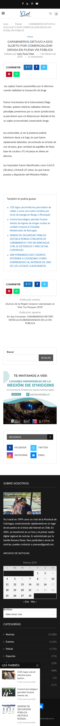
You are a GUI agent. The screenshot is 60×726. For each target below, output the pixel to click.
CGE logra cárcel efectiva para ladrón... (26, 675)
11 (7, 585)
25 (7, 596)
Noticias (31, 634)
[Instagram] (32, 3)
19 (15, 590)
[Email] (37, 3)
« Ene (26, 602)
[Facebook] (22, 3)
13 (22, 585)
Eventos (31, 642)
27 (22, 596)
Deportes (31, 656)
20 (22, 590)
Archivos (7, 610)
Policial (18, 24)
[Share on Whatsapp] (17, 74)
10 (53, 579)
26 (15, 596)
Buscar (10, 352)
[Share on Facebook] (36, 67)
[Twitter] (27, 3)
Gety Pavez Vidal (25, 54)
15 (37, 585)
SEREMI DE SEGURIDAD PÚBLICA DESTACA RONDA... (24, 712)
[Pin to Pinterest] (9, 74)
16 (45, 585)
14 (30, 585)
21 (30, 590)
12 (15, 585)
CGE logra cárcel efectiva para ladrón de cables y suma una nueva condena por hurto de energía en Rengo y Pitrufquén (30, 211)
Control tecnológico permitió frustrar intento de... (27, 692)
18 (7, 590)
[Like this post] (29, 67)
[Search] (50, 13)
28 (30, 596)
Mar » (34, 602)
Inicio (5, 24)
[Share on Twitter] (44, 67)
